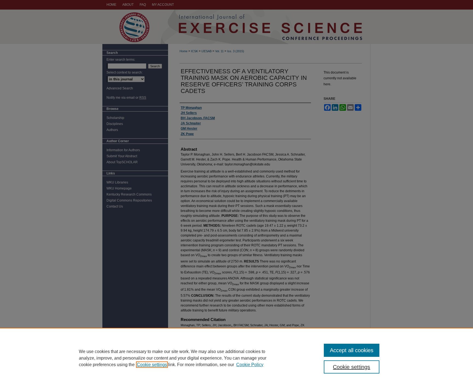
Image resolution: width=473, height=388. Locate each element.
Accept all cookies (351, 350)
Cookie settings (152, 364)
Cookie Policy (249, 364)
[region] (236, 358)
